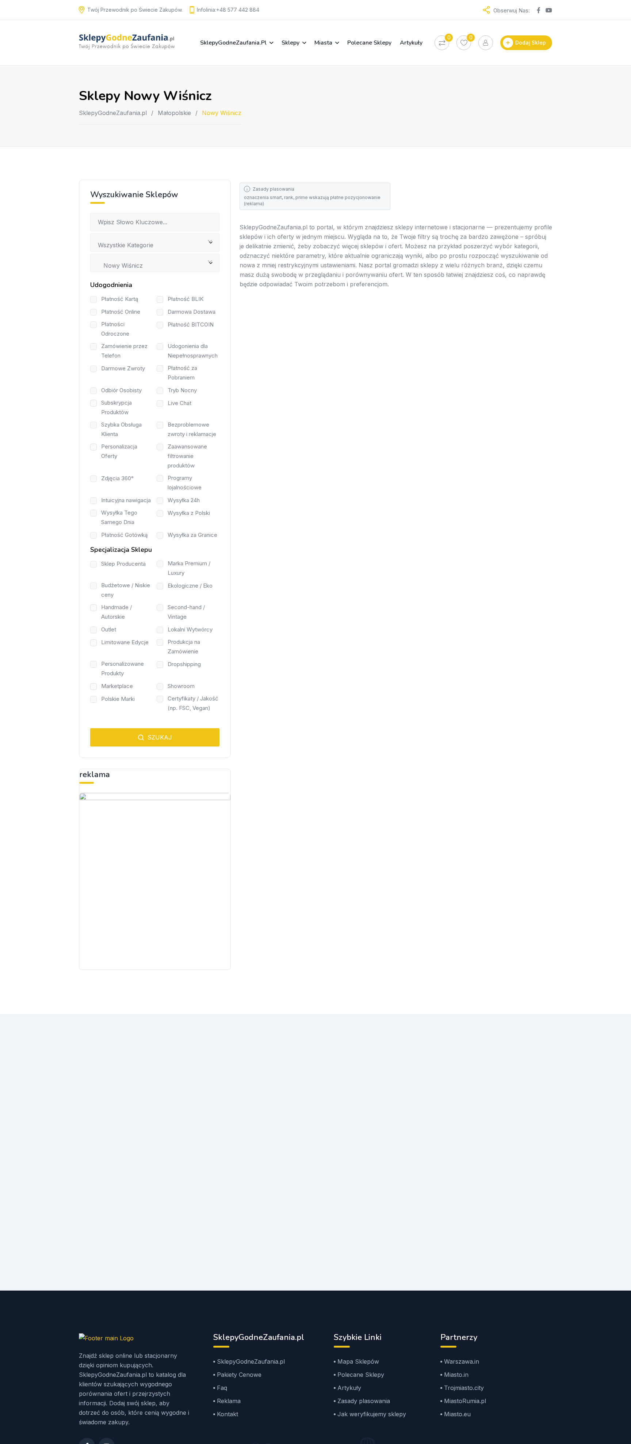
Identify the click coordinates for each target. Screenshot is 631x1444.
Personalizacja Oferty (119, 451)
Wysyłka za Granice (192, 534)
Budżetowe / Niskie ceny (125, 590)
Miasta (323, 43)
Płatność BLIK (185, 298)
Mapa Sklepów (358, 1361)
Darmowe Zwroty (123, 368)
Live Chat (179, 403)
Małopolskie (174, 112)
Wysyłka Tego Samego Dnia (119, 517)
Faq (222, 1387)
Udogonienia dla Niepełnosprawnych (193, 351)
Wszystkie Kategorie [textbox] (125, 245)
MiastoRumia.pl (465, 1401)
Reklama (229, 1401)
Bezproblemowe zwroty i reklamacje (192, 429)
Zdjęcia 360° (117, 478)
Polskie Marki (118, 698)
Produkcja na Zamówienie (184, 646)
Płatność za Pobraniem (182, 372)
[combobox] (154, 242)
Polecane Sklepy (369, 43)
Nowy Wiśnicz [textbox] (120, 265)
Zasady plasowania (273, 189)
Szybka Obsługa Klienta (121, 429)
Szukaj (159, 737)
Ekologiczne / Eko (190, 585)
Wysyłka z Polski (189, 512)
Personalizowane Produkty (122, 668)
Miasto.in (456, 1374)
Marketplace (117, 686)
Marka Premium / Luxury (189, 568)
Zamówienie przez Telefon (124, 351)
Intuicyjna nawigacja (126, 500)
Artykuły (411, 43)
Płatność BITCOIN (191, 324)
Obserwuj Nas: (511, 10)
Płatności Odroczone (115, 329)
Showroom (181, 686)
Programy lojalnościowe (185, 482)
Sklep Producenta (123, 563)
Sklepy (290, 43)
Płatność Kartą (119, 298)
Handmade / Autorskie (116, 612)
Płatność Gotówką (124, 534)
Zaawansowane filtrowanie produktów (187, 456)
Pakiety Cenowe (239, 1374)
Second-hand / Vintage (186, 612)
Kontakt (227, 1414)
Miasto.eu (457, 1414)
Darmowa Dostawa (191, 311)
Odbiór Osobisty (121, 390)
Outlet (108, 629)
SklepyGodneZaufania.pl (233, 43)
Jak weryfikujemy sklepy (371, 1414)
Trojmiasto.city (464, 1387)
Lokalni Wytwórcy (190, 629)
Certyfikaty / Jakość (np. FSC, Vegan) (193, 703)
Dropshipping (184, 664)
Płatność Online (120, 311)
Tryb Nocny (182, 390)
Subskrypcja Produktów (116, 407)
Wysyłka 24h (184, 500)
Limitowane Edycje (125, 642)
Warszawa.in (461, 1361)
